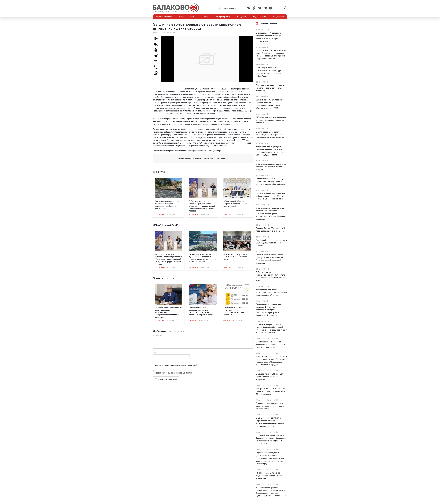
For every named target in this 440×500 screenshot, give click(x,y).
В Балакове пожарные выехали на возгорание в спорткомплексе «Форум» (271, 167)
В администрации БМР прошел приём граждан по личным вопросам (269, 376)
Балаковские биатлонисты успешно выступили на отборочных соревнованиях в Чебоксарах (271, 292)
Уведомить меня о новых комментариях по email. (176, 365)
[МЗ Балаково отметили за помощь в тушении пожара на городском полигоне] (267, 114)
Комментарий (158, 335)
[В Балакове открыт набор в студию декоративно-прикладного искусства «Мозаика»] (237, 294)
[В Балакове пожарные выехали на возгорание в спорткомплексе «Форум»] (267, 161)
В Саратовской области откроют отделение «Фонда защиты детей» (235, 203)
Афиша (205, 16)
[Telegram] (156, 56)
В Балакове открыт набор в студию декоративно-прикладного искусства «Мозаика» (235, 311)
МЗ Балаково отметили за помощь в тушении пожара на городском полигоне (271, 120)
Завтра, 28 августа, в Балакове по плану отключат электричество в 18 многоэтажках (270, 391)
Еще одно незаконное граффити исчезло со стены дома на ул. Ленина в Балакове (270, 88)
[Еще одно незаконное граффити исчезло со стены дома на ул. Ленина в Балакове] (267, 82)
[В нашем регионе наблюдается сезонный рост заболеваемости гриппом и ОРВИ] (276, 400)
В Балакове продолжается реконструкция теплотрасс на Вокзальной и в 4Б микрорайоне (270, 135)
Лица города (278, 16)
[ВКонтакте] (156, 44)
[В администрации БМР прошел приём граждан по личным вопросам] (276, 370)
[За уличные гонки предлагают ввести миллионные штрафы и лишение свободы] (173, 32)
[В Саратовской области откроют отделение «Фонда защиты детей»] (237, 188)
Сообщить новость (227, 8)
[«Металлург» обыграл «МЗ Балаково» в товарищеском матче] (237, 241)
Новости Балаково (164, 16)
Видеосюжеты (259, 16)
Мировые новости (187, 16)
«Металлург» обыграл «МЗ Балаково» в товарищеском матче (235, 256)
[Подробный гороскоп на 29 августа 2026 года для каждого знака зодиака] (268, 237)
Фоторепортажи (223, 16)
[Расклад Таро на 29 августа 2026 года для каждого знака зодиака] (268, 225)
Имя (154, 353)
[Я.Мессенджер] (156, 38)
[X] (156, 61)
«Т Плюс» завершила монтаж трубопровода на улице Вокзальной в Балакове (271, 475)
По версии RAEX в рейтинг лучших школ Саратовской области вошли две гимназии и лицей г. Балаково (202, 258)
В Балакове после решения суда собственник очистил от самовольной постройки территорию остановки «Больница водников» (271, 213)
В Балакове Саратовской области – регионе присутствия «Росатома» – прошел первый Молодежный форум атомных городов (203, 206)
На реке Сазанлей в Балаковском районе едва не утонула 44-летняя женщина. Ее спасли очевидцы (270, 196)
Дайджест (241, 16)
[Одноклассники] (156, 50)
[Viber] (156, 67)
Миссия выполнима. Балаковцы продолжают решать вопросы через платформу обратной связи (201, 311)
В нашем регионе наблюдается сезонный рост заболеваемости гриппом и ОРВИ (270, 406)
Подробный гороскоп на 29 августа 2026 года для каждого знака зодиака (271, 243)
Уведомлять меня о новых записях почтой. (173, 373)
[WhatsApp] (157, 73)
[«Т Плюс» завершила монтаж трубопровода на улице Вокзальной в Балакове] (276, 469)
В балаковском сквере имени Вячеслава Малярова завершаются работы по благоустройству (167, 205)
